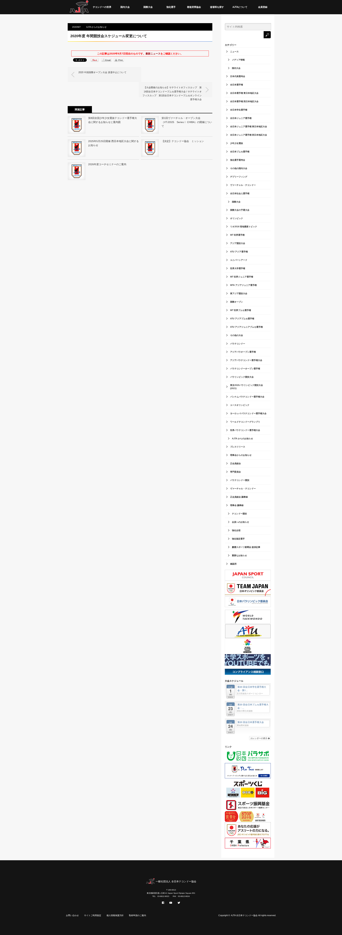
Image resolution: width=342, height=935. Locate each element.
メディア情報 (238, 60)
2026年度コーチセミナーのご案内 (107, 164)
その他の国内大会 (238, 168)
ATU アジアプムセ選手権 (242, 318)
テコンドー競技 (239, 513)
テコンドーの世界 (102, 7)
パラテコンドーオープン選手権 (245, 368)
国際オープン (236, 302)
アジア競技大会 (237, 243)
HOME (79, 7)
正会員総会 (235, 463)
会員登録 (262, 7)
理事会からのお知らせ (241, 455)
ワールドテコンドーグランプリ (245, 422)
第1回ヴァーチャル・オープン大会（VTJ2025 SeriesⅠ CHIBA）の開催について (187, 122)
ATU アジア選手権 (239, 251)
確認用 (233, 564)
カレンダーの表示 (259, 738)
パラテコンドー (237, 343)
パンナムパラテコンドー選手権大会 (247, 397)
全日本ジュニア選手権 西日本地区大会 (248, 135)
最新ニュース (153, 53)
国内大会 (125, 7)
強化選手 (171, 7)
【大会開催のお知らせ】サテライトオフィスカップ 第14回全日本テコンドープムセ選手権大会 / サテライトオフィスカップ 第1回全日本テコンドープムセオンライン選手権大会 (172, 91)
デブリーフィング (238, 177)
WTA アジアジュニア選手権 (243, 285)
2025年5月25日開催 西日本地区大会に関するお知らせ (113, 143)
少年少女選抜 (236, 143)
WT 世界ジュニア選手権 (241, 277)
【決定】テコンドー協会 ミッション (184, 141)
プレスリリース (237, 447)
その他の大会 (236, 335)
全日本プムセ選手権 (239, 151)
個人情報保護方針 (115, 915)
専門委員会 (235, 472)
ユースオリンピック (239, 405)
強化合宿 (236, 530)
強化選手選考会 (237, 160)
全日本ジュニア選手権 (241, 118)
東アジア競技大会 (238, 293)
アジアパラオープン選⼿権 (243, 352)
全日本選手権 (236, 84)
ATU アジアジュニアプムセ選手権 (246, 327)
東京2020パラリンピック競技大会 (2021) (246, 387)
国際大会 (148, 7)
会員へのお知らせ (240, 522)
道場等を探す (217, 7)
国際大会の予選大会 (239, 210)
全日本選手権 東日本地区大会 (244, 93)
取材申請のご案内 (137, 915)
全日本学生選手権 (238, 110)
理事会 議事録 (236, 505)
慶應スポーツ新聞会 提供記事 (246, 547)
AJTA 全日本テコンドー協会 (244, 915)
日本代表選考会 (237, 76)
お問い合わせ (72, 915)
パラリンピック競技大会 (242, 377)
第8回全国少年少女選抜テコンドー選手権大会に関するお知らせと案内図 (112, 120)
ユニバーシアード (238, 260)
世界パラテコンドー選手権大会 (245, 430)
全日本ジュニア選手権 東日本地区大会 (248, 126)
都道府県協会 (194, 7)
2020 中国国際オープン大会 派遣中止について (102, 72)
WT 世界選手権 (237, 235)
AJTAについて (239, 7)
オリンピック (236, 218)
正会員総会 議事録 (239, 497)
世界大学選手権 (237, 268)
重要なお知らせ (239, 555)
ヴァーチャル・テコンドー (243, 185)
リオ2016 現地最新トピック (243, 226)
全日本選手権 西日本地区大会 (244, 101)
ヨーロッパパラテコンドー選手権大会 (248, 413)
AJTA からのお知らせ (96, 27)
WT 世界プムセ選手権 (240, 310)
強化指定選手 (238, 539)
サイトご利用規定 (92, 915)
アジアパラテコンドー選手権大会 (246, 360)
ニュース (234, 51)
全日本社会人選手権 (239, 193)
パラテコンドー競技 (239, 480)
